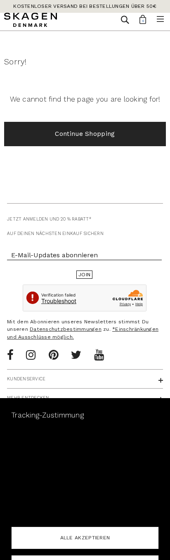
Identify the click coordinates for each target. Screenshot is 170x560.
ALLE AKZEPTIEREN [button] (85, 538)
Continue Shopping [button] (85, 134)
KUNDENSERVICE (26, 379)
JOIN (84, 275)
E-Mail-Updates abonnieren (54, 255)
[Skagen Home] (30, 21)
